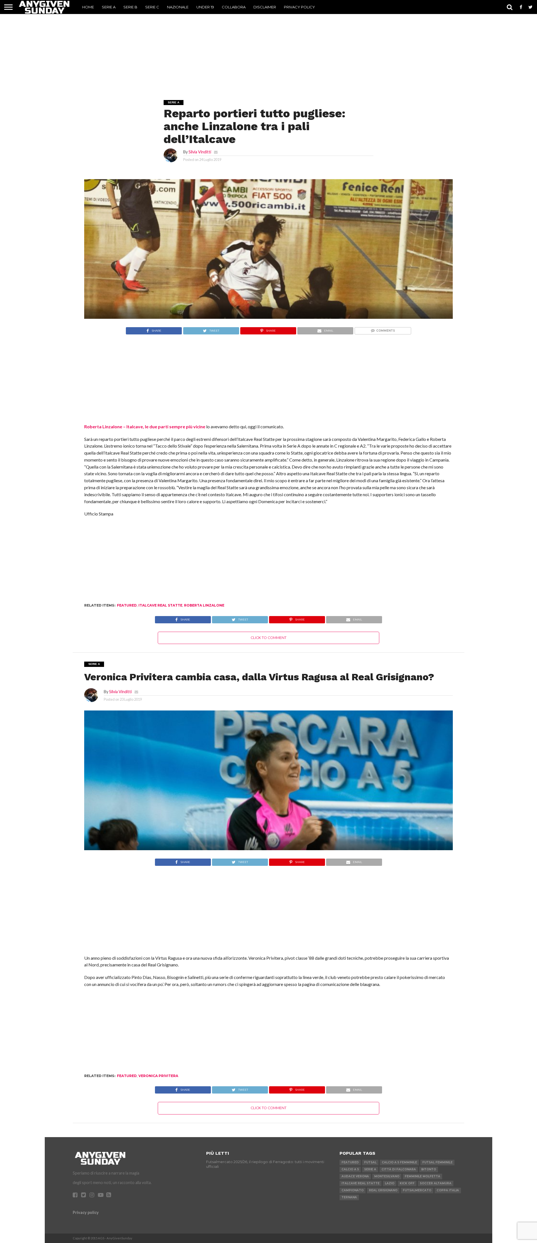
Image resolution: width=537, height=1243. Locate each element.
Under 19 (205, 7)
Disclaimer (264, 7)
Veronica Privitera (158, 1076)
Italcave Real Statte (160, 605)
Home (88, 7)
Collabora (234, 7)
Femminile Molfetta (422, 1176)
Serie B (130, 7)
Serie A (109, 7)
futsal (370, 1162)
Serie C (152, 7)
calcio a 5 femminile (399, 1162)
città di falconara (398, 1169)
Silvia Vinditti (200, 151)
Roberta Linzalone (204, 605)
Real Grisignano (383, 1190)
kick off (407, 1183)
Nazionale (178, 7)
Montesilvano (386, 1176)
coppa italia (448, 1190)
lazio (389, 1183)
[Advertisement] (268, 49)
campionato (352, 1190)
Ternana (349, 1197)
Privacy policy (86, 1212)
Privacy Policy (299, 7)
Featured (127, 605)
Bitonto (428, 1169)
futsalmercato (417, 1190)
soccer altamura (435, 1183)
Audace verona (355, 1176)
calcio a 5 (350, 1169)
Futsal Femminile (437, 1162)
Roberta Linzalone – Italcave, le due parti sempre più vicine (144, 426)
